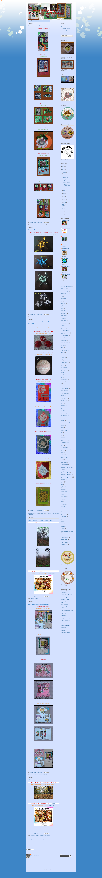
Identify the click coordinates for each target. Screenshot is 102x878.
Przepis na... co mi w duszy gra (66, 467)
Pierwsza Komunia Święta (65, 449)
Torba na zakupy (64, 514)
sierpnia (64, 191)
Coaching (62, 325)
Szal (62, 501)
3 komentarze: (39, 222)
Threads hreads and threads (66, 508)
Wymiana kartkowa (64, 534)
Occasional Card (41, 774)
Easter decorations (64, 350)
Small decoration (64, 491)
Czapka (62, 338)
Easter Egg (63, 352)
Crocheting (37, 513)
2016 (63, 211)
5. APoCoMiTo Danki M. (65, 599)
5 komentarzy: (39, 596)
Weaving (62, 523)
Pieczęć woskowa (64, 447)
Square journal (63, 496)
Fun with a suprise (64, 369)
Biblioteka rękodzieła (66, 274)
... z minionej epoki (65, 220)
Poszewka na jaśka (64, 464)
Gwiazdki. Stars (32, 230)
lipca (64, 193)
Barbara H (33, 854)
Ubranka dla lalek (64, 518)
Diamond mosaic (64, 343)
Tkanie (62, 509)
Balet (62, 300)
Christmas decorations (31, 513)
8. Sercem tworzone (64, 604)
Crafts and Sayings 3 (64, 335)
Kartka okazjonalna (34, 774)
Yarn (62, 535)
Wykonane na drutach (65, 529)
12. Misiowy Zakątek (64, 612)
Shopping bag (63, 486)
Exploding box (63, 357)
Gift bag (62, 374)
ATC (62, 296)
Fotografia (32, 598)
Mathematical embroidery (65, 422)
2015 (63, 213)
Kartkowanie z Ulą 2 (64, 400)
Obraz (62, 432)
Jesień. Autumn (32, 780)
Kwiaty (62, 408)
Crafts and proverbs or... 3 (65, 333)
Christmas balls (63, 320)
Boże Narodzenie (34, 224)
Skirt (62, 487)
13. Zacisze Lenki (64, 613)
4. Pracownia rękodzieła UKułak (66, 597)
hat (61, 383)
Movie (62, 423)
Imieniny (62, 386)
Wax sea (62, 521)
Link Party (63, 410)
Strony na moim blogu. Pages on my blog (42, 20)
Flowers (62, 364)
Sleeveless (63, 489)
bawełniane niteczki (66, 266)
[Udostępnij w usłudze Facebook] (47, 222)
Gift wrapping (63, 375)
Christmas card (43, 224)
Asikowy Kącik (65, 258)
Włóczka (62, 528)
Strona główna (31, 20)
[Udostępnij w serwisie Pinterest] (48, 222)
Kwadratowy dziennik (64, 407)
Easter (62, 347)
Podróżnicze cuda (64, 26)
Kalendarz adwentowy (65, 388)
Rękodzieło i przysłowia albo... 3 (66, 477)
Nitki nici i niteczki (64, 430)
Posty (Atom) (45, 841)
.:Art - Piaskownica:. (66, 228)
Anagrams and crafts (64, 291)
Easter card (63, 348)
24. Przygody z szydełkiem (65, 632)
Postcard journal (64, 462)
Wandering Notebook (64, 519)
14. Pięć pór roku (64, 615)
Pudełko (62, 469)
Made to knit (63, 412)
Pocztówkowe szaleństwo (65, 28)
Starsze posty (55, 839)
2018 (63, 208)
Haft (62, 377)
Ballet (62, 301)
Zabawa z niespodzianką (65, 540)
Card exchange (63, 315)
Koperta (62, 403)
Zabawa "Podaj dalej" (64, 537)
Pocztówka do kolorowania (65, 455)
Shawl (62, 484)
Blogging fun (33, 835)
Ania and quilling (65, 248)
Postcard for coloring (64, 460)
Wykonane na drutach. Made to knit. (67, 531)
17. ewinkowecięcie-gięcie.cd (66, 620)
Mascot (62, 418)
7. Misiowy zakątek (64, 602)
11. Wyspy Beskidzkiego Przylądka (67, 610)
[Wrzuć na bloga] (45, 222)
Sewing (62, 482)
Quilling (55, 224)
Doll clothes (63, 345)
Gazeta (62, 372)
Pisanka (62, 452)
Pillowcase (63, 450)
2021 (63, 204)
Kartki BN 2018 (63, 395)
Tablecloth (63, 506)
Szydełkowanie (30, 514)
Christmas (39, 224)
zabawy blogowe (47, 835)
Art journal (63, 295)
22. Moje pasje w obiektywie (66, 628)
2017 (63, 210)
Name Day (63, 425)
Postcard (62, 459)
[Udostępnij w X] (46, 222)
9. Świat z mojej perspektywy (66, 606)
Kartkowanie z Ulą (64, 398)
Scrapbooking (63, 479)
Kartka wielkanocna (64, 393)
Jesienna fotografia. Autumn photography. (40, 520)
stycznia (64, 202)
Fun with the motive (64, 370)
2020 (63, 205)
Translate (69, 37)
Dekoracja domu (42, 513)
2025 (63, 166)
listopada (65, 173)
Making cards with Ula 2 (65, 415)
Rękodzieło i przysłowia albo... (66, 474)
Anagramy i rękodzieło (65, 293)
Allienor (63, 244)
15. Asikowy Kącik (64, 617)
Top (61, 511)
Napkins (62, 427)
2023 (63, 169)
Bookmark (63, 310)
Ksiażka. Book (63, 405)
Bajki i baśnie (63, 298)
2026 (63, 164)
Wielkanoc (63, 526)
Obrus (62, 435)
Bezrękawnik (63, 303)
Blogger (61, 869)
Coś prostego (63, 328)
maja (64, 196)
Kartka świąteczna (50, 224)
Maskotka (62, 420)
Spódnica (62, 494)
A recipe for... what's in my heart (66, 286)
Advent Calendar (64, 288)
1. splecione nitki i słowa (65, 592)
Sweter (62, 499)
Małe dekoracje (63, 417)
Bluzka (62, 306)
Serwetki (62, 481)
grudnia (64, 172)
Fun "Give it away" (64, 367)
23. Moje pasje (63, 630)
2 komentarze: (39, 314)
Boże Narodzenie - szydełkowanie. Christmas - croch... (67, 179)
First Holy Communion (65, 362)
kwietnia (64, 197)
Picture (62, 445)
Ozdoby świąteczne (64, 440)
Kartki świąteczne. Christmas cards (38, 26)
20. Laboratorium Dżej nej (65, 625)
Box (61, 311)
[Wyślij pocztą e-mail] (44, 222)
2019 (63, 207)
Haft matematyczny (64, 379)
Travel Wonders (63, 516)
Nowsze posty (31, 839)
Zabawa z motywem (64, 539)
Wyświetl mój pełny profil (34, 855)
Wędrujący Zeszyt (64, 524)
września (65, 190)
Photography (37, 598)
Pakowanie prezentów (65, 442)
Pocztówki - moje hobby (65, 30)
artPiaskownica (52, 571)
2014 (63, 214)
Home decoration (49, 513)
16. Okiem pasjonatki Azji (65, 618)
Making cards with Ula (65, 413)
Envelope (62, 355)
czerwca (64, 194)
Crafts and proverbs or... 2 (65, 332)
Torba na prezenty (64, 513)
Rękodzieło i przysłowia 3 (65, 472)
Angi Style (64, 246)
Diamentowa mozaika (64, 342)
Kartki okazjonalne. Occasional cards (38, 604)
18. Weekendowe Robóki (65, 622)
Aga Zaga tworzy (65, 236)
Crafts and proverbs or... (65, 330)
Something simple (64, 492)
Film (62, 360)
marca (64, 199)
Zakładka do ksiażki (64, 544)
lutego (64, 200)
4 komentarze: (39, 510)
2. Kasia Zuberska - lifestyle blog (66, 594)
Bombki (62, 308)
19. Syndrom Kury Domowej (66, 623)
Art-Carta (64, 250)
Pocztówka (63, 454)
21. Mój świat (63, 627)
